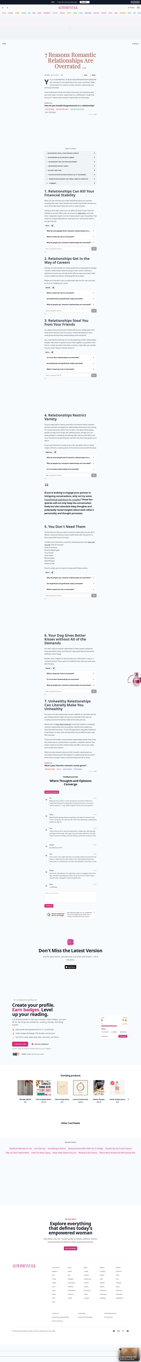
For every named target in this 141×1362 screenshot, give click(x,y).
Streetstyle (103, 1294)
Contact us (55, 1313)
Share (93, 75)
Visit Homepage (70, 1248)
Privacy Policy (108, 1317)
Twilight (17, 13)
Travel (70, 1298)
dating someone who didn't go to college (85, 1148)
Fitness (4, 13)
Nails (34, 13)
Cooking (23, 13)
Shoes (54, 1294)
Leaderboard (104, 1036)
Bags (85, 1267)
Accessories (56, 1267)
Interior (86, 1283)
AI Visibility (81, 1313)
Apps (69, 1267)
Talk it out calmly (49, 109)
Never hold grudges (50, 112)
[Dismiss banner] (94, 912)
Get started (123, 1036)
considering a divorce (57, 1148)
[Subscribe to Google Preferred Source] (56, 914)
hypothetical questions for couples (62, 499)
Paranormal (88, 13)
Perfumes (55, 13)
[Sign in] (138, 7)
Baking (110, 13)
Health (54, 1283)
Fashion (69, 13)
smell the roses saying (40, 1153)
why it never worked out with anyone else (117, 1153)
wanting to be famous (87, 1153)
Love (53, 1287)
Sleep (116, 13)
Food (117, 1275)
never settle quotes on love (64, 1153)
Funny (80, 13)
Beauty (118, 1267)
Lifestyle (10, 13)
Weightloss (123, 13)
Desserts (103, 13)
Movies (102, 1287)
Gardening (87, 1279)
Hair (134, 13)
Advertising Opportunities (60, 1317)
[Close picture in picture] (120, 1349)
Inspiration (96, 13)
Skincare (62, 13)
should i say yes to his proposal (118, 1148)
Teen (53, 1298)
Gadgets (70, 1279)
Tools (53, 1302)
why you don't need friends (17, 1153)
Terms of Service (57, 1321)
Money (75, 13)
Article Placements (110, 1313)
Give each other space (62, 109)
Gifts (101, 1279)
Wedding (103, 1298)
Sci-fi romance (78, 769)
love (4, 44)
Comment (49, 906)
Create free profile (20, 1044)
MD (62, 75)
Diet (29, 13)
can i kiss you (39, 1148)
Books (70, 1271)
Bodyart (54, 1271)
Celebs (86, 1271)
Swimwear (119, 1294)
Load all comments (51, 792)
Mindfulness (47, 13)
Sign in (48, 1048)
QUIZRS (95, 114)
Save (85, 75)
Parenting (87, 1290)
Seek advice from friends (77, 109)
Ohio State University (63, 724)
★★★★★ (135, 44)
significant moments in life (20, 1148)
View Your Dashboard (41, 1044)
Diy (69, 1275)
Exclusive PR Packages (85, 1317)
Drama (59, 769)
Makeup (70, 1287)
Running (119, 1290)
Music (129, 13)
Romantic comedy (50, 769)
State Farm (82, 213)
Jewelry (39, 13)
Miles (48, 75)
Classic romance (67, 769)
